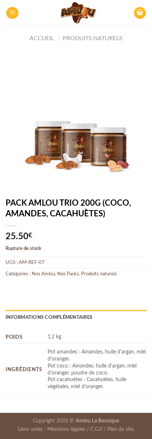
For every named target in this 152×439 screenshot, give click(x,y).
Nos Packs (68, 274)
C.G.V (96, 429)
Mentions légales (66, 429)
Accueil (42, 38)
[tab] (76, 317)
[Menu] (12, 13)
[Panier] (140, 13)
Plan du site (120, 429)
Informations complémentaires (49, 317)
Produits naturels (92, 38)
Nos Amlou (43, 274)
